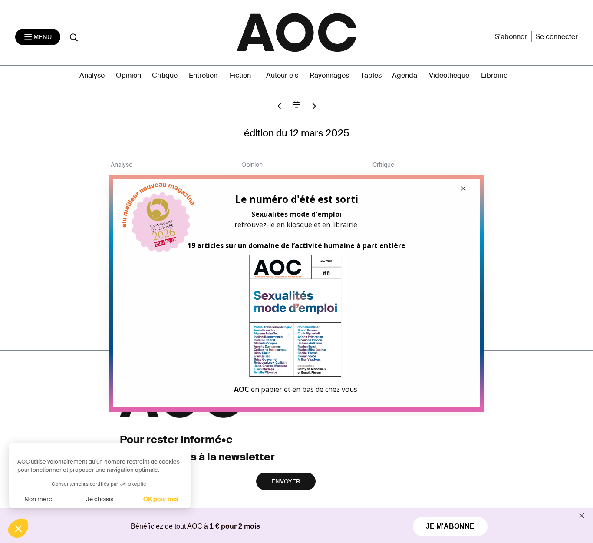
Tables (371, 75)
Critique (165, 75)
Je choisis (99, 499)
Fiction (240, 75)
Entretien (203, 75)
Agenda (404, 75)
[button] (18, 528)
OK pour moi (160, 499)
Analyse (92, 75)
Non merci (38, 499)
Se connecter (557, 36)
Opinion (128, 75)
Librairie (494, 75)
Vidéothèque (449, 75)
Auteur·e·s (282, 75)
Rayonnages (329, 75)
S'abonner (511, 36)
